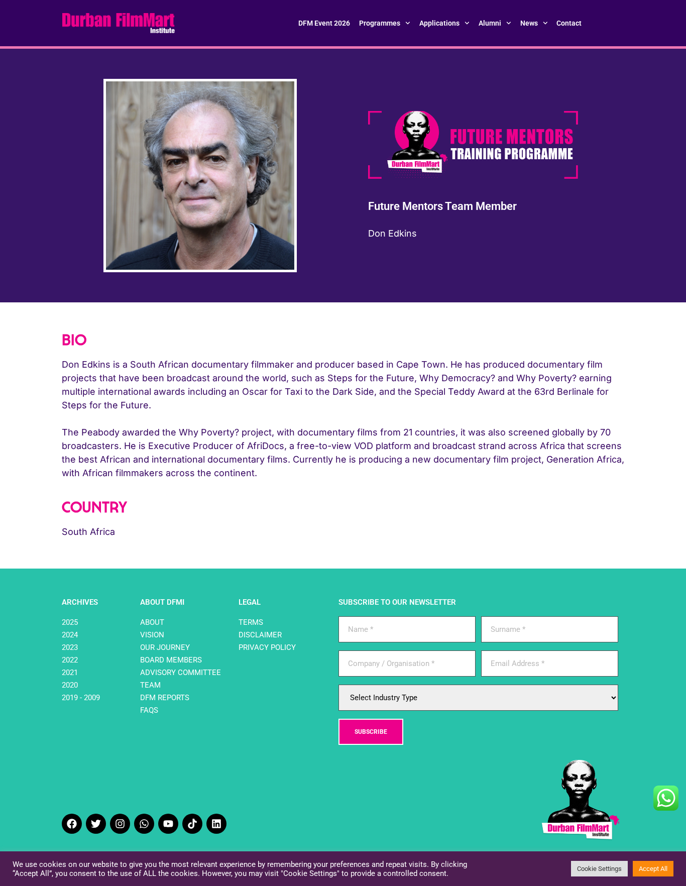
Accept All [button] (653, 868)
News (529, 23)
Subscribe (371, 731)
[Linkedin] (216, 824)
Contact (569, 23)
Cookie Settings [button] (599, 868)
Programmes (379, 23)
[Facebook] (72, 824)
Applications (439, 23)
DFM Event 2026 (324, 23)
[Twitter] (96, 824)
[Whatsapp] (144, 824)
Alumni (490, 23)
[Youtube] (168, 824)
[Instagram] (120, 824)
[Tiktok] (192, 824)
